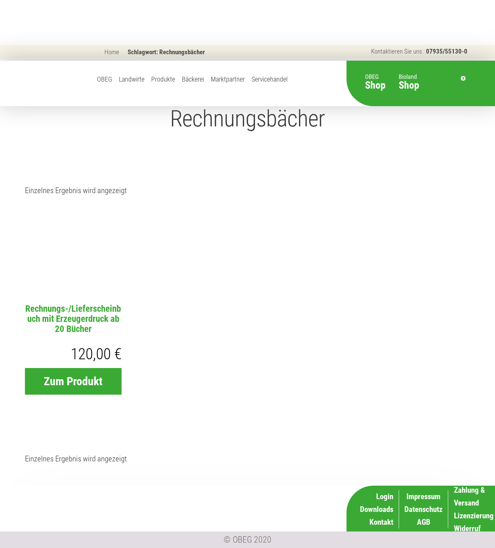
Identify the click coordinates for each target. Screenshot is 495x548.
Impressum (423, 496)
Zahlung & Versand (285, 521)
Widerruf (300, 508)
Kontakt (381, 522)
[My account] (447, 83)
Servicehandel (270, 79)
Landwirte (131, 79)
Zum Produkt (73, 381)
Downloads (376, 509)
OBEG (104, 79)
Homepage (296, 86)
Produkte (163, 79)
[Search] (435, 83)
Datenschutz (423, 509)
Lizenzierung (294, 495)
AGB (423, 522)
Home (111, 52)
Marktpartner (228, 79)
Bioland (409, 78)
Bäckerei (193, 79)
